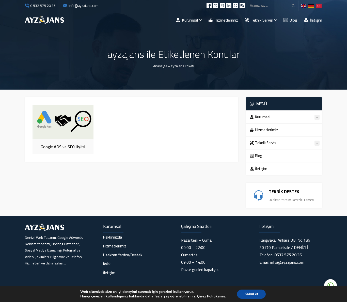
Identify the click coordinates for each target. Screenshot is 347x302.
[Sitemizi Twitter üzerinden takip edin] (215, 5)
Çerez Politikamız (211, 296)
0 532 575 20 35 (43, 5)
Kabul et (251, 294)
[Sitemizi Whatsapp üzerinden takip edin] (235, 5)
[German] (311, 5)
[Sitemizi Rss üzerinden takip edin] (242, 5)
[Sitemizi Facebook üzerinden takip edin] (209, 5)
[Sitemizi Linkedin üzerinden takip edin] (228, 5)
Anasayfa (160, 66)
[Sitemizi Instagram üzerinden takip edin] (222, 5)
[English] (304, 5)
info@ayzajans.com (84, 5)
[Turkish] (319, 5)
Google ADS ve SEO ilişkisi (63, 146)
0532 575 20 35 (288, 255)
